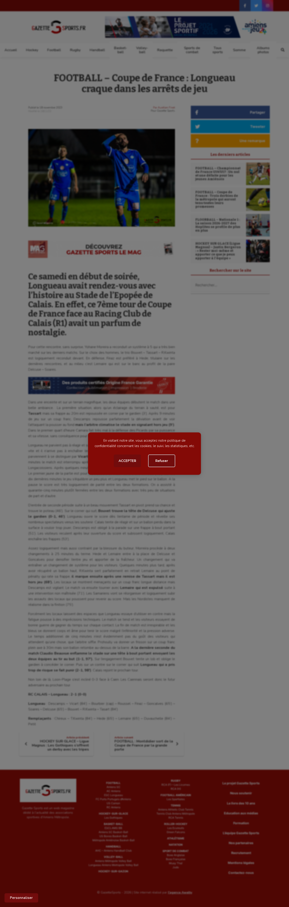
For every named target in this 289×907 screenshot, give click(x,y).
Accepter (127, 461)
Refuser (161, 461)
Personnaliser (21, 898)
